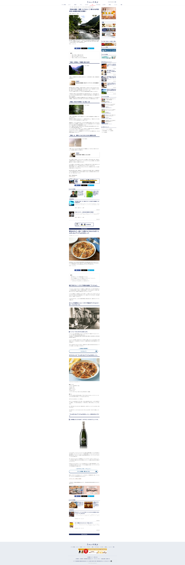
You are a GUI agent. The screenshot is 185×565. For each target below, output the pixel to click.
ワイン (81, 4)
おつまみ (104, 4)
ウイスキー (86, 4)
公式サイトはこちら (72, 176)
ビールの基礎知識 (104, 132)
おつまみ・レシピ (72, 235)
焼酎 (92, 4)
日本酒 (75, 4)
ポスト (85, 48)
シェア (78, 48)
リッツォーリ (83, 351)
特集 (121, 4)
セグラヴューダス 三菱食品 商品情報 (75, 478)
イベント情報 (64, 4)
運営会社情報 (103, 558)
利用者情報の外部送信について (88, 558)
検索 (115, 2)
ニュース (115, 4)
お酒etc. (110, 4)
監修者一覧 (108, 558)
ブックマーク (92, 48)
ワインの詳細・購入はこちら (83, 471)
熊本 (78, 13)
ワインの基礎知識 (110, 130)
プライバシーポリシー (97, 558)
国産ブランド (74, 13)
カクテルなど (98, 4)
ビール (69, 4)
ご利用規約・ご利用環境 (79, 558)
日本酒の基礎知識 (104, 130)
